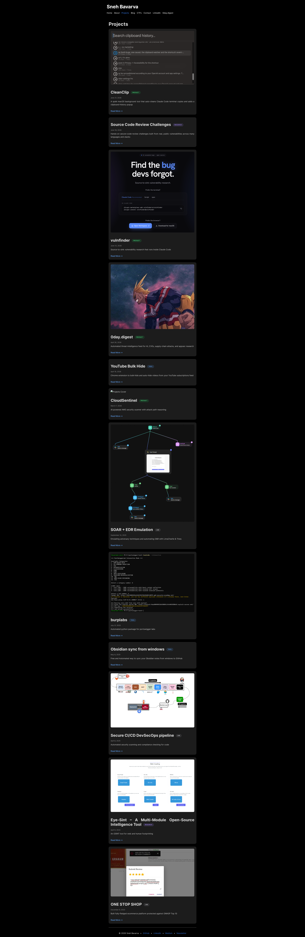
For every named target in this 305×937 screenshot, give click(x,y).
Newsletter (181, 933)
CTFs (139, 13)
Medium (168, 933)
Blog (133, 13)
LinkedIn (157, 13)
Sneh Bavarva (122, 7)
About (117, 13)
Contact (147, 13)
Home (109, 13)
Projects (125, 13)
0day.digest (168, 13)
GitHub (146, 933)
